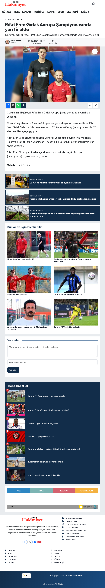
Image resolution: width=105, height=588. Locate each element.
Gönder (13, 370)
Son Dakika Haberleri (75, 537)
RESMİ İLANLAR (22, 12)
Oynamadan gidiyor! (17, 294)
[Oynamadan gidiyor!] (29, 279)
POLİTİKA (39, 12)
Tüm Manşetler (72, 534)
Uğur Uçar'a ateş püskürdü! (20, 259)
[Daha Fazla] (23, 105)
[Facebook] (25, 542)
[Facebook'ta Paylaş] (8, 105)
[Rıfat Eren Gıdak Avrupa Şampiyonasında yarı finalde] (52, 74)
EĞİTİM (57, 559)
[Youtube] (39, 542)
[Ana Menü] (97, 4)
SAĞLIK (85, 12)
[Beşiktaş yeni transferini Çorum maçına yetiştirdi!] (76, 244)
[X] (29, 542)
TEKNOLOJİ (59, 562)
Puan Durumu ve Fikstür (76, 530)
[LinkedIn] (34, 542)
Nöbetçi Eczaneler (74, 518)
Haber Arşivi (71, 540)
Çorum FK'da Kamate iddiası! (68, 294)
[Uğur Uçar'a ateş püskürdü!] (29, 244)
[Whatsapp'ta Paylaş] (18, 105)
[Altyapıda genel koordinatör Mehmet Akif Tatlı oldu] (29, 312)
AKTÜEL (11, 562)
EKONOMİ (72, 12)
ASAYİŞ (50, 12)
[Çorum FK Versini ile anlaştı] (76, 312)
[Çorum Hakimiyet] (15, 4)
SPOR (61, 12)
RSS (28, 575)
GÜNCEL (6, 12)
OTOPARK (12, 559)
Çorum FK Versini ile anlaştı (67, 327)
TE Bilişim (59, 584)
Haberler (9, 20)
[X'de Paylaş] (13, 105)
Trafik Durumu (72, 527)
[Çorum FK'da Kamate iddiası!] (76, 279)
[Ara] (93, 4)
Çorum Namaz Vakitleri (76, 524)
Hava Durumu (71, 521)
